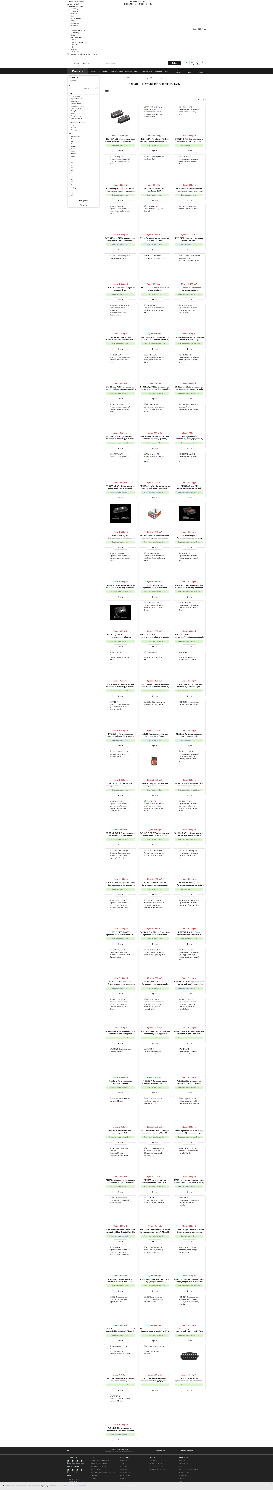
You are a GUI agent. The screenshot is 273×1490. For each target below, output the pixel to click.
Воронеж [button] (74, 13)
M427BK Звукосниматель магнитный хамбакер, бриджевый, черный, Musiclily (155, 1379)
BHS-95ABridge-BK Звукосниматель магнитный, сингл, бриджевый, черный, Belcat (189, 487)
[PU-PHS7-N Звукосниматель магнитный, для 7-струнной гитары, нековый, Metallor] (120, 711)
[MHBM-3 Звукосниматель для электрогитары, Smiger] (155, 711)
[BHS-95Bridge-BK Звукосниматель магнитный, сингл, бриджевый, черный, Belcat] (120, 215)
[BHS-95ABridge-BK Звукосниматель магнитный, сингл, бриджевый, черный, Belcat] (189, 463)
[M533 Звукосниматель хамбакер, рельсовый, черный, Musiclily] (155, 1108)
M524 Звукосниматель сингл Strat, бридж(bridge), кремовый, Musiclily (155, 1280)
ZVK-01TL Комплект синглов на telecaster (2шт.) (155, 289)
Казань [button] (73, 21)
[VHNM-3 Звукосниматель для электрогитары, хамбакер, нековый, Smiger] (155, 761)
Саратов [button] (74, 44)
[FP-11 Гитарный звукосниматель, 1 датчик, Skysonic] (155, 215)
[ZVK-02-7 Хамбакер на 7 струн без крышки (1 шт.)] (120, 265)
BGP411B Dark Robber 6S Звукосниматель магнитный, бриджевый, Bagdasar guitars (154, 983)
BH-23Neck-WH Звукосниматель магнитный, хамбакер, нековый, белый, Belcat (120, 437)
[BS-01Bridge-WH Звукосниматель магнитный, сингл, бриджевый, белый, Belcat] (155, 364)
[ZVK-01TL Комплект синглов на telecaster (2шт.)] (155, 265)
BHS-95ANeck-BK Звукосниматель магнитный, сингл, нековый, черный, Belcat (155, 487)
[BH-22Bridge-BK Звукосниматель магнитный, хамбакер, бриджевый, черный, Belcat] (189, 314)
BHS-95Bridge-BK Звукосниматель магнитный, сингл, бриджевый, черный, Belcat (120, 239)
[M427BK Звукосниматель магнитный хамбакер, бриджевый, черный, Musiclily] (155, 1356)
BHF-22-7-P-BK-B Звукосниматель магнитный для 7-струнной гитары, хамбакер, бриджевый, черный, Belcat (189, 1032)
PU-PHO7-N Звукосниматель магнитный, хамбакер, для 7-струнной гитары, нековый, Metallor (189, 685)
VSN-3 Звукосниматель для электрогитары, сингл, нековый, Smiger (120, 784)
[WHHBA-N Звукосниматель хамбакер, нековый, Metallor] (189, 1058)
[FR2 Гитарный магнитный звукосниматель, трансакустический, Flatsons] (189, 265)
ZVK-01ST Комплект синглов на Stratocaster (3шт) (189, 239)
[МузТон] (81, 63)
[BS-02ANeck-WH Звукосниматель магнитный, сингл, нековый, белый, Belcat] (120, 463)
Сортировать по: (73, 77)
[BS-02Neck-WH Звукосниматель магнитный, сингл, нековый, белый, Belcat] (189, 116)
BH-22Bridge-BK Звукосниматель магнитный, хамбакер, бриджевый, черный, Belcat (189, 338)
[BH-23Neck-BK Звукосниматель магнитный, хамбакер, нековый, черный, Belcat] (155, 314)
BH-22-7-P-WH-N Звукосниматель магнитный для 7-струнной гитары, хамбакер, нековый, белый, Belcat (189, 784)
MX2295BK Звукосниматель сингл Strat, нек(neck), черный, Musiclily (155, 1231)
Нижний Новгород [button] (78, 30)
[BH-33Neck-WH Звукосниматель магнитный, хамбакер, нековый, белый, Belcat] (155, 662)
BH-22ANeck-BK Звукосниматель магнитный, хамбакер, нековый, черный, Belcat (120, 586)
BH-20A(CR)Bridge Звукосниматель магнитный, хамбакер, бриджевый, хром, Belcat (154, 586)
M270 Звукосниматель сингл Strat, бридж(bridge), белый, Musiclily (189, 1280)
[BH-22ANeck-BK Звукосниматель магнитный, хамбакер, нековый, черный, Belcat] (120, 562)
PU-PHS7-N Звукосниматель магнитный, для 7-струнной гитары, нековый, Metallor (120, 735)
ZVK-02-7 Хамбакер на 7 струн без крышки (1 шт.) (120, 289)
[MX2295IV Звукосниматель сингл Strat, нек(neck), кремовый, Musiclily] (189, 1207)
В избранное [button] (129, 126)
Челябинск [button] (75, 52)
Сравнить (112, 126)
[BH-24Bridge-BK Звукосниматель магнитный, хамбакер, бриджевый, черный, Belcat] (120, 612)
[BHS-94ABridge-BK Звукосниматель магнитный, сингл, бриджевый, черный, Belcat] (120, 513)
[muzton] (187, 63)
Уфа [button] (72, 47)
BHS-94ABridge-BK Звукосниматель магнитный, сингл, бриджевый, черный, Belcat (120, 537)
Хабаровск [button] (75, 49)
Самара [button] (73, 40)
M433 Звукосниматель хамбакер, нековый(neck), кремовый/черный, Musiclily (189, 1131)
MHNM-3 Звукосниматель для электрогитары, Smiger (189, 735)
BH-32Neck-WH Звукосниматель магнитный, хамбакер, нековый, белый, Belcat (189, 636)
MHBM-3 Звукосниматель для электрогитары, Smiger (155, 735)
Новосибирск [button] (76, 33)
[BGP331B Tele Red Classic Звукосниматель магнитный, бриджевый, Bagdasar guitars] (189, 909)
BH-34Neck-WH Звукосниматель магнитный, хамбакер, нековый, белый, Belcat (189, 586)
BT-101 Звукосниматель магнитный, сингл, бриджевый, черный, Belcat (189, 437)
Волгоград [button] (74, 11)
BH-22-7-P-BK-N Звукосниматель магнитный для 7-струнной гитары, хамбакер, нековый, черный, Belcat (154, 834)
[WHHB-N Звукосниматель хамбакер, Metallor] (120, 1108)
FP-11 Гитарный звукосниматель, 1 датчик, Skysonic (154, 239)
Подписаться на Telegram (186, 1450)
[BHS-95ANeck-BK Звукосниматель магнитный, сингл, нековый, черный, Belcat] (155, 463)
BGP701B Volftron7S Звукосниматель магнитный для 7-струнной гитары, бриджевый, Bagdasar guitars (189, 1379)
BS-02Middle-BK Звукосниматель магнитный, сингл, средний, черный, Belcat (154, 437)
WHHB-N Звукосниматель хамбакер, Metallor (120, 1131)
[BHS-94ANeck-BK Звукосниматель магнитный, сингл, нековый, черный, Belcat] (155, 513)
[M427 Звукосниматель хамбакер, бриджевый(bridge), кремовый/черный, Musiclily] (120, 1157)
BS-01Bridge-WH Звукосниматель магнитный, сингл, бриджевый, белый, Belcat (154, 388)
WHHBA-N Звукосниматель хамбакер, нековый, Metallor (189, 1082)
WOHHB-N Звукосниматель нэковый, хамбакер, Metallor (154, 1082)
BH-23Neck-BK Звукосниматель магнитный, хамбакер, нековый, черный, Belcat (155, 338)
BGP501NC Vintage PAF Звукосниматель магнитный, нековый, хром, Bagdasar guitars (189, 884)
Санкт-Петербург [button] (77, 42)
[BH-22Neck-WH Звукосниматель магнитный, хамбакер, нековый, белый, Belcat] (120, 364)
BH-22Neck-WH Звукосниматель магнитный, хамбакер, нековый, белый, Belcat (120, 388)
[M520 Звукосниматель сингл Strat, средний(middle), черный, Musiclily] (189, 1157)
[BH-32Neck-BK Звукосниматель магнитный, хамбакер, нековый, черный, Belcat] (120, 662)
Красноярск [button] (75, 25)
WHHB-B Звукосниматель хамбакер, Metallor (120, 1082)
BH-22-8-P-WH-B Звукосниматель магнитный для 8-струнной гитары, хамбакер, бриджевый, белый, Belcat (120, 834)
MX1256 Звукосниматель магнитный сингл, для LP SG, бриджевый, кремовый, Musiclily (189, 1330)
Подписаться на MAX (161, 1450)
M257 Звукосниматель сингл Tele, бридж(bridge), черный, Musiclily (154, 1330)
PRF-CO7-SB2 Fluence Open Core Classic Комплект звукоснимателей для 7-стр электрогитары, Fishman (120, 140)
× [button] (271, 1483)
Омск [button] (73, 35)
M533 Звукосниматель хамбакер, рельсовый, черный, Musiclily (155, 1131)
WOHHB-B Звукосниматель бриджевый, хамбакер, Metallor (120, 1429)
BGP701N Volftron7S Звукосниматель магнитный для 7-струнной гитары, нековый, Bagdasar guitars (120, 933)
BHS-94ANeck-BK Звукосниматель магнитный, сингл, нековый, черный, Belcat (155, 537)
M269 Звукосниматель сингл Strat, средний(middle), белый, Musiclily (120, 1231)
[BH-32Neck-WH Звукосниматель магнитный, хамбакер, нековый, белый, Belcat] (189, 612)
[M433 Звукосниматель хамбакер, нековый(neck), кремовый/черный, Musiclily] (189, 1108)
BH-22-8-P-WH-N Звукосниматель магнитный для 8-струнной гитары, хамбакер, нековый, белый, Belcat (189, 834)
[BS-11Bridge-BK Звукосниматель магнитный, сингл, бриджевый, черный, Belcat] (189, 364)
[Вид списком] (203, 99)
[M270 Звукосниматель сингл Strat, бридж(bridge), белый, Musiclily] (189, 1257)
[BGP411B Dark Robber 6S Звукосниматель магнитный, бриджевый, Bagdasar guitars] (155, 959)
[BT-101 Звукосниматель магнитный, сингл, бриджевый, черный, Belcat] (189, 414)
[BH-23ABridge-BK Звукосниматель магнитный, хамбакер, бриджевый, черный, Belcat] (189, 513)
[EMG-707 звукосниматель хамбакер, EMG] (155, 166)
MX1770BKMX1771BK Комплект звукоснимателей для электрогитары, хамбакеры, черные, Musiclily (120, 1379)
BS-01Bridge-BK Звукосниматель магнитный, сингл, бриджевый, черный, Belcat (120, 189)
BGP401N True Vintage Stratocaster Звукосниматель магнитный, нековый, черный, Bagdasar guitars (155, 933)
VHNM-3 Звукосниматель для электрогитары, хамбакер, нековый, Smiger (155, 784)
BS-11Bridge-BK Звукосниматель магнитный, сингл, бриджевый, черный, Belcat (189, 388)
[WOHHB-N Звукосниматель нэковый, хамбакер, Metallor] (155, 1058)
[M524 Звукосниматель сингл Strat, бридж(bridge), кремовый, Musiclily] (155, 1257)
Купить (120, 151)
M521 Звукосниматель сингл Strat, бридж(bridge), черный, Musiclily (120, 1330)
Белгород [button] (74, 9)
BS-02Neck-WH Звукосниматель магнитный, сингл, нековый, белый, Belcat (189, 140)
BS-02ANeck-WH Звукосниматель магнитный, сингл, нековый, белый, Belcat (120, 487)
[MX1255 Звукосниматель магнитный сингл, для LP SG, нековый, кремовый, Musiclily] (155, 1157)
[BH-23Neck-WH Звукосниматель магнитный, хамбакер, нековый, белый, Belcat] (120, 414)
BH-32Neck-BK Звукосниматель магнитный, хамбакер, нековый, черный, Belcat (120, 685)
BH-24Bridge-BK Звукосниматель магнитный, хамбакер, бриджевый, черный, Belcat (120, 636)
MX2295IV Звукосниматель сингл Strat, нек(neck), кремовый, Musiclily (189, 1231)
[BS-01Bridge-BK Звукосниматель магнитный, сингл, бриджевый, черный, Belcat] (120, 166)
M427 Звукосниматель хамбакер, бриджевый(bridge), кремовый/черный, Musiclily (120, 1181)
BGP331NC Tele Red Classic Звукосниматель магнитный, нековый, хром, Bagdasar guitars (120, 983)
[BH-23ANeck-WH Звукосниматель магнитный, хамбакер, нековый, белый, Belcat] (155, 612)
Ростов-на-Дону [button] (76, 37)
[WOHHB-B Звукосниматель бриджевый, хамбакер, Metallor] (120, 1405)
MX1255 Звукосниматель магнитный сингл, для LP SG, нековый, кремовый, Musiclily (155, 1181)
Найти (174, 63)
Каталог (76, 71)
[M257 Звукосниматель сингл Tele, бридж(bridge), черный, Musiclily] (155, 1306)
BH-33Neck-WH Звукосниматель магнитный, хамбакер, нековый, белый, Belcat (155, 685)
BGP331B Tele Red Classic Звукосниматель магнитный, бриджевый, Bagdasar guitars (189, 933)
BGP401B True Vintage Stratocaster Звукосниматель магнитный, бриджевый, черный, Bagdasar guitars (120, 884)
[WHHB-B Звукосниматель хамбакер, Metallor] (120, 1058)
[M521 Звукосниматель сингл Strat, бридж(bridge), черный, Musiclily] (120, 1306)
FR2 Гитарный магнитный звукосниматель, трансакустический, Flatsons (189, 289)
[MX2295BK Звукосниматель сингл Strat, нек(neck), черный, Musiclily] (155, 1207)
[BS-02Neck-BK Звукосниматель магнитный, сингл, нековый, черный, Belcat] (189, 166)
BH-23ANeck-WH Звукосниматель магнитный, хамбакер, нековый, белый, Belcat (155, 636)
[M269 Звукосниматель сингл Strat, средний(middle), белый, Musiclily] (120, 1207)
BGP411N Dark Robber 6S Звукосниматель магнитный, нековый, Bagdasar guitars (154, 884)
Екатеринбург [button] (76, 18)
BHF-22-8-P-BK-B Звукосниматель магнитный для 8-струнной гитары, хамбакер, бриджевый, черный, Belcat (155, 1032)
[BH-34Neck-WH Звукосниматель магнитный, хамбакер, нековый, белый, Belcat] (189, 562)
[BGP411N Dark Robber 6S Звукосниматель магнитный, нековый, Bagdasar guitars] (155, 860)
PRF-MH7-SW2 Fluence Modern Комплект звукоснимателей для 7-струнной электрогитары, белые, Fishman (155, 140)
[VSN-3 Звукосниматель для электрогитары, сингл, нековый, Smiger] (120, 761)
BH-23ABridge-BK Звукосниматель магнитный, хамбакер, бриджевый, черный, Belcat (189, 537)
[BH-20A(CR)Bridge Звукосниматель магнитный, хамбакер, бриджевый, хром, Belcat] (155, 562)
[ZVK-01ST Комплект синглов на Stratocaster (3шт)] (189, 215)
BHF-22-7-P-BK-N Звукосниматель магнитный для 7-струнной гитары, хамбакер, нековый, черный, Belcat (189, 983)
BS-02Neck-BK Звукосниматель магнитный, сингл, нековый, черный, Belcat (189, 189)
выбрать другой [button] (73, 4)
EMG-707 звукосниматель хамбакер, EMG (155, 189)
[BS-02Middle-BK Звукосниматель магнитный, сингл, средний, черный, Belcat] (155, 414)
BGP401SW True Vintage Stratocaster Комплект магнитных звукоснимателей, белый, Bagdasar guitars (120, 338)
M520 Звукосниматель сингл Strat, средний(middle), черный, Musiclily (189, 1181)
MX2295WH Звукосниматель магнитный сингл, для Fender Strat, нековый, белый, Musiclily (120, 1280)
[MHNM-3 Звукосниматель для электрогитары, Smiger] (189, 711)
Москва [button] (73, 28)
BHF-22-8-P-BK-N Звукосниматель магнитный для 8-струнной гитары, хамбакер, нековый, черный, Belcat (120, 1032)
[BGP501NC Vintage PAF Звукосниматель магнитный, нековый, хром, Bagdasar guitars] (189, 860)
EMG (107, 91)
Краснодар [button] (75, 23)
